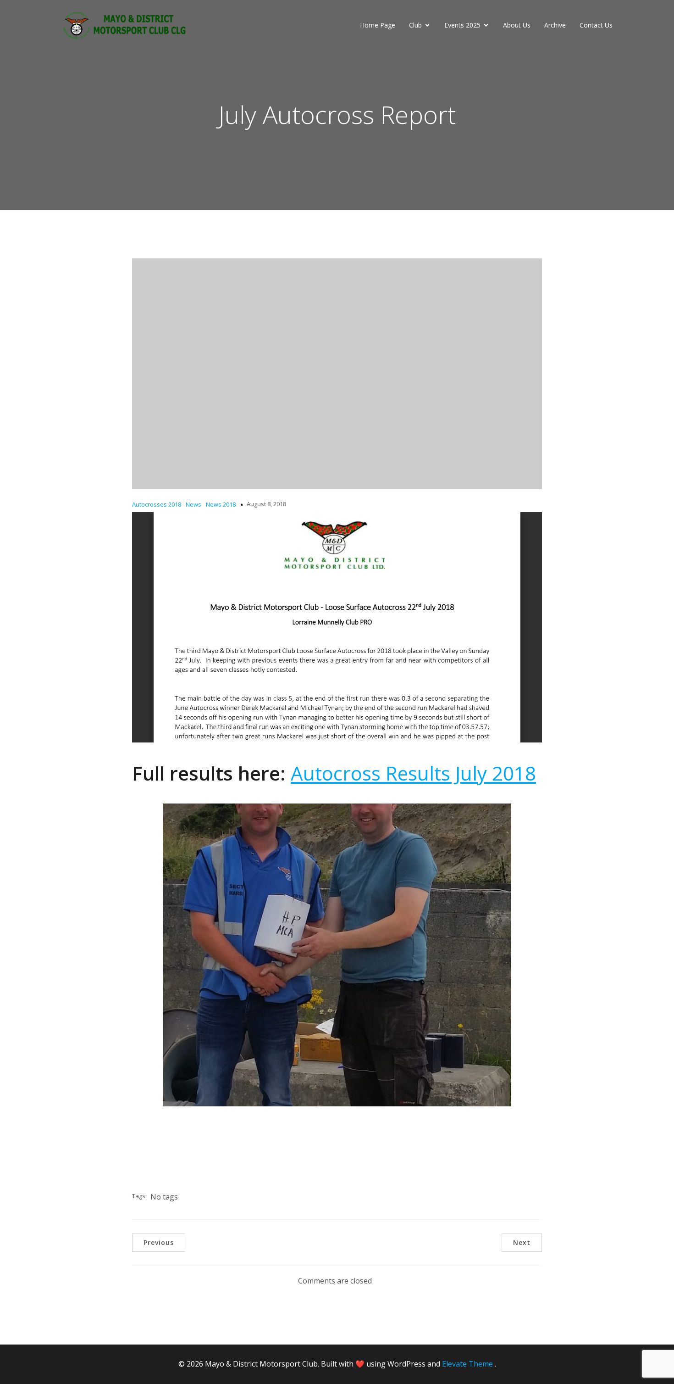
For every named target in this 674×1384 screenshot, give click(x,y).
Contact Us (596, 25)
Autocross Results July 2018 (413, 773)
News (193, 504)
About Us (516, 25)
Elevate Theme (467, 1364)
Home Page (377, 25)
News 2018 (221, 504)
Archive (555, 25)
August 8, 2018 (266, 504)
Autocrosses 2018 (156, 504)
